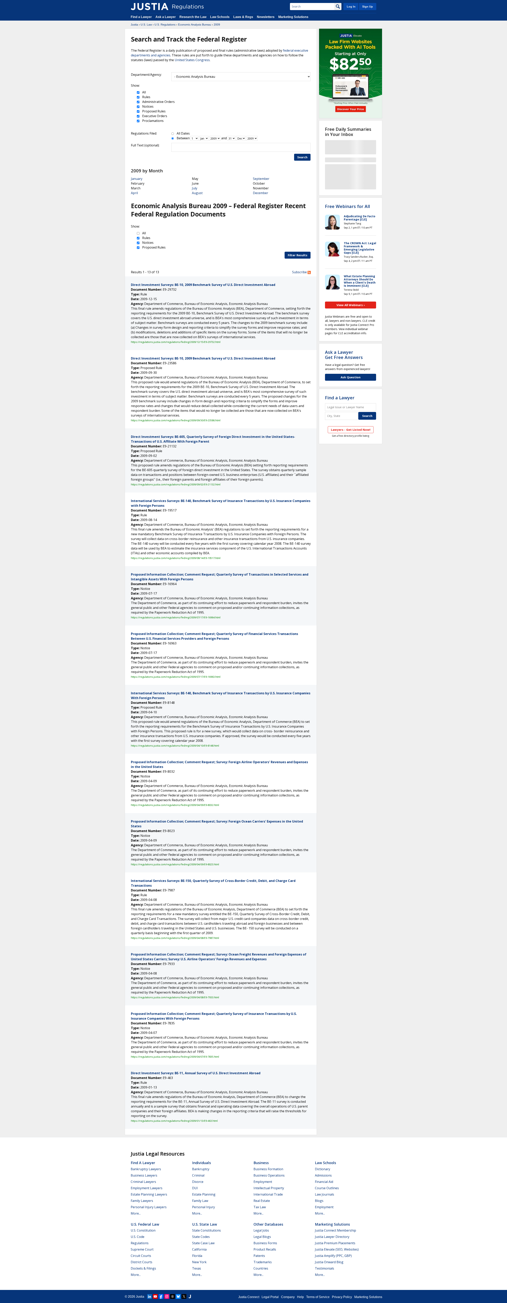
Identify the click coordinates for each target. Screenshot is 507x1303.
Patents (259, 1256)
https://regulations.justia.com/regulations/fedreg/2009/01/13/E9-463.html (174, 1121)
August (197, 193)
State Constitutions (206, 1230)
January (136, 179)
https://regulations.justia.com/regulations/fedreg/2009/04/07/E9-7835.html (175, 1056)
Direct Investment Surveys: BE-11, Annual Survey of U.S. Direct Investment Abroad (195, 1073)
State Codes (201, 1237)
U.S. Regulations (164, 24)
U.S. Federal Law (145, 1224)
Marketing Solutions (293, 17)
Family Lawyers (142, 1201)
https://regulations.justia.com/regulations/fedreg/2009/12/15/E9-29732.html (175, 342)
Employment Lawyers (146, 1188)
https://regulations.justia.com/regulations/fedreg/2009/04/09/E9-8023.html (175, 864)
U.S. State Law (204, 1224)
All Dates (183, 133)
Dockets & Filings (143, 1268)
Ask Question (350, 377)
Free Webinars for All (347, 206)
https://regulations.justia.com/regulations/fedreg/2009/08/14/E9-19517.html (175, 558)
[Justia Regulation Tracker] (149, 6)
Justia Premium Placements (335, 1243)
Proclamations (152, 121)
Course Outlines (327, 1188)
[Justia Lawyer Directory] (189, 1296)
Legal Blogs (262, 1237)
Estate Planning (203, 1194)
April (134, 193)
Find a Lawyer (141, 17)
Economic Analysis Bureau (194, 24)
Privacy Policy (342, 1297)
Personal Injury (203, 1207)
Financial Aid (324, 1182)
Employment (263, 1182)
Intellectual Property (269, 1188)
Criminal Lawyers (143, 1182)
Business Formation (268, 1169)
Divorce (197, 1182)
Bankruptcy (200, 1169)
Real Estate (262, 1201)
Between (183, 138)
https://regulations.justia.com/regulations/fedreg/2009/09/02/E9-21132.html (175, 484)
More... (136, 1213)
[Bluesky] (178, 1296)
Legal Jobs (261, 1230)
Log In (351, 6)
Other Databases (268, 1224)
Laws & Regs (243, 17)
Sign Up (367, 6)
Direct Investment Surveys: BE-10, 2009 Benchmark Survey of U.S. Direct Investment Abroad (203, 285)
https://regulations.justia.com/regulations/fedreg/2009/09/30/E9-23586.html (175, 420)
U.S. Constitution (143, 1230)
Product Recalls (265, 1249)
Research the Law (192, 17)
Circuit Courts (141, 1256)
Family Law (200, 1201)
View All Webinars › (350, 305)
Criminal (198, 1175)
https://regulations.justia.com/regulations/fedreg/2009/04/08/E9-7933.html (175, 997)
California (199, 1249)
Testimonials (324, 1268)
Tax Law (260, 1207)
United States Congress (192, 60)
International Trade (268, 1194)
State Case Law (203, 1243)
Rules (145, 97)
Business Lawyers (144, 1175)
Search (302, 157)
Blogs (319, 1201)
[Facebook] (161, 1296)
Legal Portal (270, 1297)
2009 (217, 24)
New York (199, 1262)
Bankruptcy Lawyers (146, 1169)
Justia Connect (248, 1297)
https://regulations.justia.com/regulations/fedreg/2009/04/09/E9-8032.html (175, 805)
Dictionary (322, 1169)
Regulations (140, 1243)
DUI (195, 1188)
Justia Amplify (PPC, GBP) (333, 1256)
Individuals (201, 1162)
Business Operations (269, 1175)
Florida (197, 1256)
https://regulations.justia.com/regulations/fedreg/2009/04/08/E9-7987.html (175, 938)
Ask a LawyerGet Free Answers (344, 354)
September (261, 179)
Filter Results (297, 255)
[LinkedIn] (149, 1296)
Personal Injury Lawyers (149, 1207)
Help (300, 1297)
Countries (261, 1268)
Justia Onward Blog (329, 1262)
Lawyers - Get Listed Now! (350, 430)
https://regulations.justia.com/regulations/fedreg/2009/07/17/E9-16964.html (175, 617)
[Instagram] (166, 1296)
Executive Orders (154, 116)
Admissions (323, 1175)
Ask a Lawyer (165, 17)
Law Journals (324, 1194)
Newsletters (265, 17)
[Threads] (172, 1296)
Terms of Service (318, 1297)
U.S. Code (137, 1237)
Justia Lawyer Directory (332, 1237)
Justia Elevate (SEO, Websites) (337, 1249)
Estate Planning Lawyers (149, 1194)
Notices (147, 106)
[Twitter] (184, 1296)
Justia (134, 24)
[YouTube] (155, 1296)
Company (288, 1297)
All (143, 92)
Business (261, 1162)
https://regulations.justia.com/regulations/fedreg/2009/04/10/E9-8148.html (175, 745)
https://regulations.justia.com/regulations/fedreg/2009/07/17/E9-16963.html (175, 677)
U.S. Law (146, 24)
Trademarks (263, 1262)
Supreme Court (142, 1249)
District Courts (141, 1262)
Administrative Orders (158, 102)
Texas (196, 1268)
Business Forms (265, 1243)
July (194, 188)
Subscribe (300, 272)
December (260, 193)
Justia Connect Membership (335, 1230)
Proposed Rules (153, 111)
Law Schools (220, 17)
